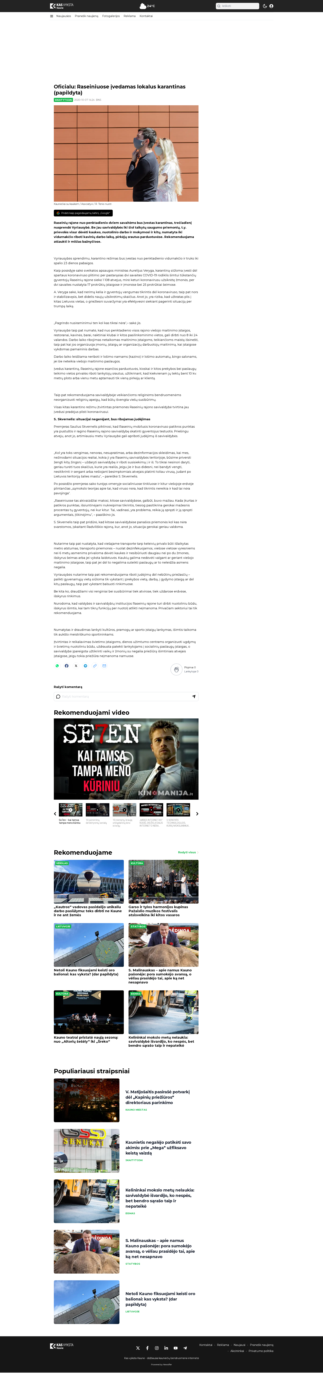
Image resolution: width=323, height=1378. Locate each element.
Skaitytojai (63, 99)
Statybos (138, 926)
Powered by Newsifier (161, 1364)
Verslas (62, 863)
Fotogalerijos (111, 16)
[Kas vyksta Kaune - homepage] (65, 6)
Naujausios (63, 16)
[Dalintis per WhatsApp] (57, 665)
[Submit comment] (194, 697)
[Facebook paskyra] (147, 1348)
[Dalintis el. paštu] (104, 665)
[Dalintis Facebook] (66, 665)
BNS (98, 99)
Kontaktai (146, 16)
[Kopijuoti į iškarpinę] (95, 665)
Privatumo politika (261, 1351)
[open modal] (271, 6)
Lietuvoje (63, 926)
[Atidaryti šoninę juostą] (52, 16)
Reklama (130, 16)
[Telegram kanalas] (185, 1348)
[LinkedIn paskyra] (166, 1348)
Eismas (135, 993)
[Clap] (176, 670)
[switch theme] (265, 6)
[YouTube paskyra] (176, 1348)
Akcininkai (237, 1351)
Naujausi (239, 1345)
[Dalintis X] (76, 665)
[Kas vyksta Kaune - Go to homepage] (65, 1346)
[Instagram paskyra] (157, 1348)
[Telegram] (85, 665)
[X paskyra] (138, 1348)
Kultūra (137, 863)
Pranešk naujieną (86, 16)
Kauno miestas (136, 1109)
